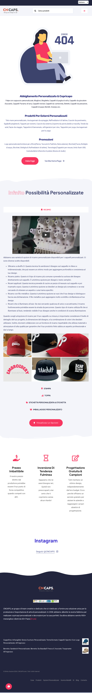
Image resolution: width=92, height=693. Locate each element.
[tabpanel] (46, 299)
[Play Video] (46, 235)
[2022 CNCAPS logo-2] (10, 8)
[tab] (46, 210)
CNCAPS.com (22, 671)
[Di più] (33, 619)
